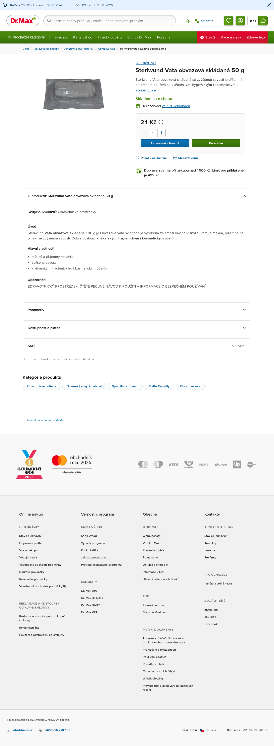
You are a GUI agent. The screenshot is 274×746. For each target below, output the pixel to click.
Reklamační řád (29, 627)
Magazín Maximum (155, 612)
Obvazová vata (190, 386)
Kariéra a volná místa (218, 583)
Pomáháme (150, 557)
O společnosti (152, 535)
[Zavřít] (269, 5)
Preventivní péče (153, 550)
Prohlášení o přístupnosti (159, 649)
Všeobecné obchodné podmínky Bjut (43, 586)
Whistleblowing (153, 678)
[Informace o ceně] (160, 122)
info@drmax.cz (22, 730)
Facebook (211, 624)
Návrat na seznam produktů (45, 420)
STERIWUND (146, 63)
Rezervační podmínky (33, 579)
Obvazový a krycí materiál (84, 386)
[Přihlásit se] (240, 20)
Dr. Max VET (89, 612)
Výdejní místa (28, 557)
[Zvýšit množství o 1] (161, 133)
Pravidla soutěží (153, 664)
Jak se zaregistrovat (94, 557)
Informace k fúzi (153, 571)
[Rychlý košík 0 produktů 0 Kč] (263, 20)
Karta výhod (82, 37)
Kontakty (210, 543)
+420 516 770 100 (57, 730)
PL (255, 730)
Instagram (211, 609)
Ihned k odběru (110, 37)
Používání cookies (154, 656)
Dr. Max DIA (89, 590)
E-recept (61, 37)
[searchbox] (109, 20)
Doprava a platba (31, 543)
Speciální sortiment (125, 386)
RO (261, 730)
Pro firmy (210, 557)
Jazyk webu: (189, 730)
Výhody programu (93, 543)
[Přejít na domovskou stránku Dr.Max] (22, 20)
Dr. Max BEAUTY (92, 598)
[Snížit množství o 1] (145, 133)
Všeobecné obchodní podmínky (40, 564)
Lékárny (209, 550)
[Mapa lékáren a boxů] (187, 20)
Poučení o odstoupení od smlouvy (41, 634)
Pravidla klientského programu (101, 564)
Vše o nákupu (28, 550)
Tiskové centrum (153, 605)
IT (266, 730)
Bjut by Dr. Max (139, 37)
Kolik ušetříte (89, 550)
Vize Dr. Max (151, 543)
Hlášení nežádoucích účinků (161, 579)
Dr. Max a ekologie (155, 564)
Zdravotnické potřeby (41, 386)
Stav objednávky (30, 535)
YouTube (210, 616)
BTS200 (49, 5)
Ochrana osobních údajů (159, 671)
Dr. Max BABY (90, 605)
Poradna (163, 37)
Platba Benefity (159, 386)
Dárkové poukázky (31, 571)
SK (250, 730)
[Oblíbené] (228, 20)
